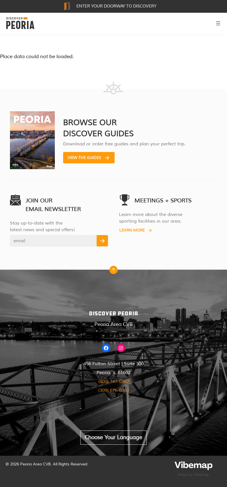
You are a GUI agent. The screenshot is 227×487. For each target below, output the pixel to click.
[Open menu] (218, 23)
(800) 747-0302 (113, 381)
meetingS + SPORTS (163, 200)
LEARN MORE (132, 230)
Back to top (113, 271)
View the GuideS (84, 157)
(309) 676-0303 (113, 390)
